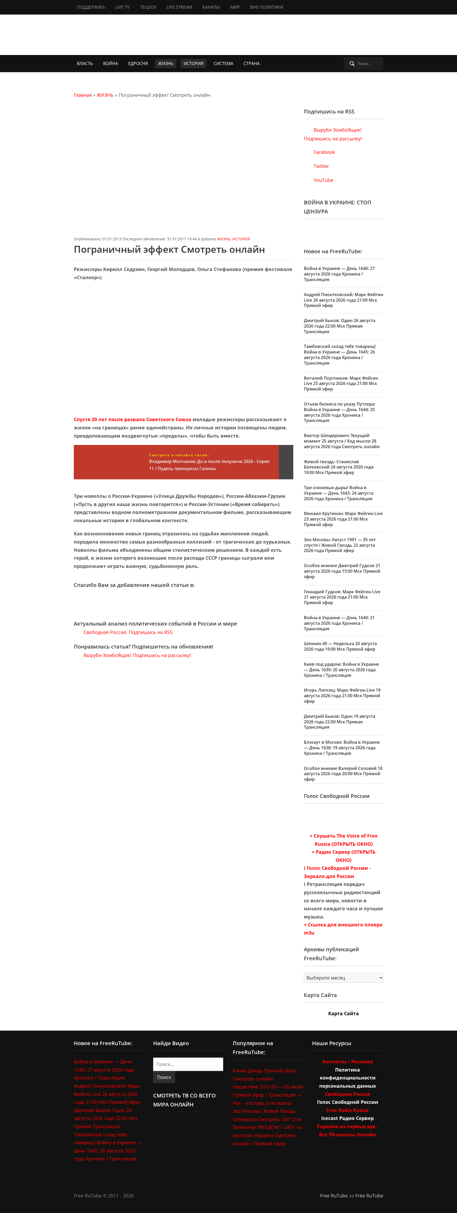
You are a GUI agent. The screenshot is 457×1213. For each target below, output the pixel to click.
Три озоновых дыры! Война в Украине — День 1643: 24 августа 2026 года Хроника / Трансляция (338, 493)
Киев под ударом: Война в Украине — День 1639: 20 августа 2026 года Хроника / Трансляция (341, 669)
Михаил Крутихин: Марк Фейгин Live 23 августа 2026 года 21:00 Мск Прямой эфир (343, 519)
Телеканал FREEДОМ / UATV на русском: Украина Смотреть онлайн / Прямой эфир (267, 1135)
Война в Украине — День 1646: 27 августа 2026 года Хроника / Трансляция (339, 273)
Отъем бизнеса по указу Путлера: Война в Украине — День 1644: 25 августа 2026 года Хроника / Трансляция (339, 412)
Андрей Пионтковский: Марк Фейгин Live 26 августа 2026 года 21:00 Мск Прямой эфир (343, 300)
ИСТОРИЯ (193, 63)
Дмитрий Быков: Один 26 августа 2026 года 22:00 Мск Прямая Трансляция (339, 326)
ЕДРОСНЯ (138, 63)
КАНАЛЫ (211, 7)
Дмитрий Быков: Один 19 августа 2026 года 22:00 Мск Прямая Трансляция (339, 721)
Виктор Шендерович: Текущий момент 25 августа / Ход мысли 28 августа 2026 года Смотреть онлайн (342, 441)
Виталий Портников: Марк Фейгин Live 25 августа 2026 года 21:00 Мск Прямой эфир (341, 383)
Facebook (323, 152)
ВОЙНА (110, 63)
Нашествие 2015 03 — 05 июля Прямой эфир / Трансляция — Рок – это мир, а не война (268, 1094)
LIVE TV (122, 7)
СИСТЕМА (223, 63)
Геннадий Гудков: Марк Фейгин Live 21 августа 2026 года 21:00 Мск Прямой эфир (342, 597)
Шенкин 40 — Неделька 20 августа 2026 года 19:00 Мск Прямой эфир (340, 646)
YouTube (322, 180)
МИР (235, 7)
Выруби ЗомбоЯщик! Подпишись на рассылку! (136, 655)
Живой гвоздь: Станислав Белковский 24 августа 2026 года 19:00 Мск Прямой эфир (338, 467)
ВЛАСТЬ (85, 63)
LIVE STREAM (179, 7)
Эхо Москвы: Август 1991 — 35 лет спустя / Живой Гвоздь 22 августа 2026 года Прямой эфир (340, 545)
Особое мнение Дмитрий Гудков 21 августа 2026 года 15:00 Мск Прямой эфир (342, 571)
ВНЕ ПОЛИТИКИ (266, 7)
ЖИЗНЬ (165, 63)
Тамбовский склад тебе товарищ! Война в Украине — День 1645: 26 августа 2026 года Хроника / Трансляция (340, 354)
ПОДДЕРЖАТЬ (91, 7)
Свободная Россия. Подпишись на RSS (127, 632)
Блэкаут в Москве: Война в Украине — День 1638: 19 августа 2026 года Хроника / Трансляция (342, 747)
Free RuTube (334, 1195)
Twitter (320, 166)
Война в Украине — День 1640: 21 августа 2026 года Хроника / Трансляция (339, 623)
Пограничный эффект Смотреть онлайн (169, 249)
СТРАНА (252, 63)
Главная (83, 95)
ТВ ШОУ (148, 7)
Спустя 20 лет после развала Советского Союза (132, 419)
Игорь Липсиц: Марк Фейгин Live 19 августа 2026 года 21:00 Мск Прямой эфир (342, 695)
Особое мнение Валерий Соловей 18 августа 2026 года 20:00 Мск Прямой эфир (343, 773)
